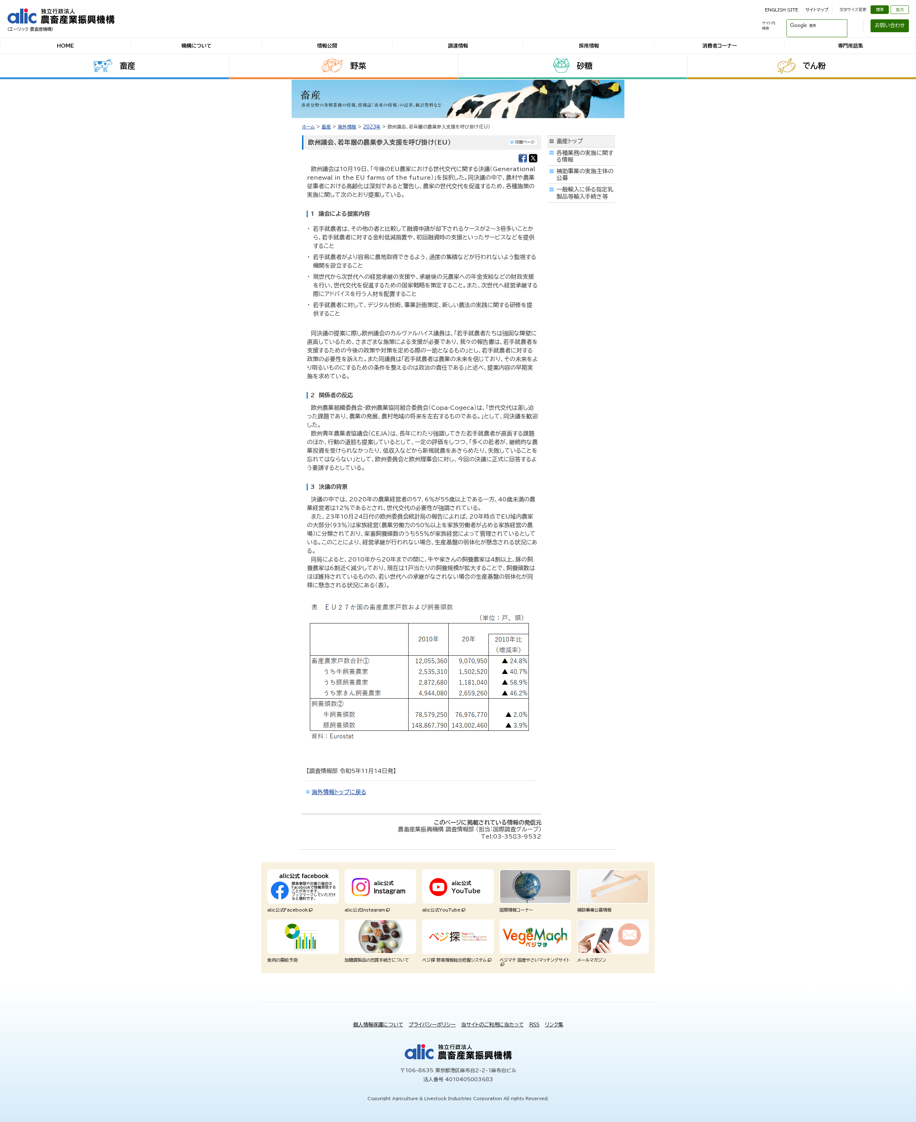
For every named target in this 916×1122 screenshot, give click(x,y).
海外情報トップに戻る (339, 792)
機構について (196, 45)
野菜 (358, 66)
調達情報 (458, 45)
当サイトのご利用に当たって (492, 1024)
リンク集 (554, 1024)
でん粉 (814, 66)
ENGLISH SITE (781, 10)
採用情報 (589, 45)
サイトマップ (816, 10)
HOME (65, 45)
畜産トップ (569, 141)
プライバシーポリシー (432, 1024)
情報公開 (327, 45)
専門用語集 (850, 45)
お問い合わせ (890, 25)
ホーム (308, 127)
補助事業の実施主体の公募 (585, 174)
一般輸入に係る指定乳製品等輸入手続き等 (584, 192)
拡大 (900, 9)
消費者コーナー (719, 45)
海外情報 (347, 127)
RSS (534, 1024)
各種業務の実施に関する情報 (584, 156)
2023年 (372, 127)
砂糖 (585, 66)
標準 (880, 9)
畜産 (127, 66)
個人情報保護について (378, 1024)
